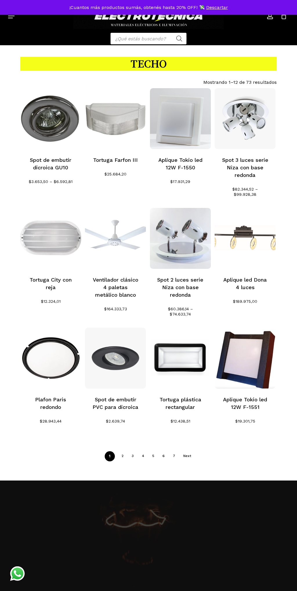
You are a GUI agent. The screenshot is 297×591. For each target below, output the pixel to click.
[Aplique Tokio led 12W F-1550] (180, 118)
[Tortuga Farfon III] (115, 118)
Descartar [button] (217, 7)
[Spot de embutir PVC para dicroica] (115, 358)
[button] (11, 16)
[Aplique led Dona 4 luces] (245, 238)
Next (187, 456)
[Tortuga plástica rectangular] (180, 358)
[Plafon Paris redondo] (50, 358)
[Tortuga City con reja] (50, 238)
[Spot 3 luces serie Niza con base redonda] (245, 118)
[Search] (179, 38)
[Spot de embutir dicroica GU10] (50, 118)
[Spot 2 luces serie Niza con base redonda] (180, 238)
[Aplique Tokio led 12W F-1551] (245, 358)
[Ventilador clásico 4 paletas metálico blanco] (115, 238)
